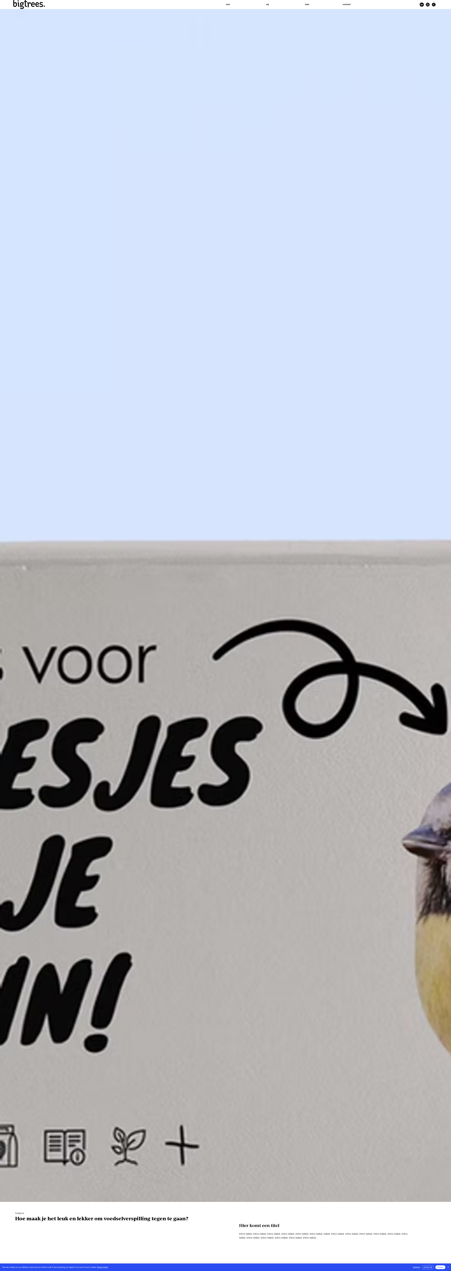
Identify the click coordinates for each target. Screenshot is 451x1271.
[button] (228, 4)
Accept (440, 1267)
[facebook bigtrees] (434, 5)
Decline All (428, 1267)
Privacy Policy (102, 1267)
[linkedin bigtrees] (422, 5)
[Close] (448, 1267)
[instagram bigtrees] (428, 5)
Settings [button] (416, 1267)
